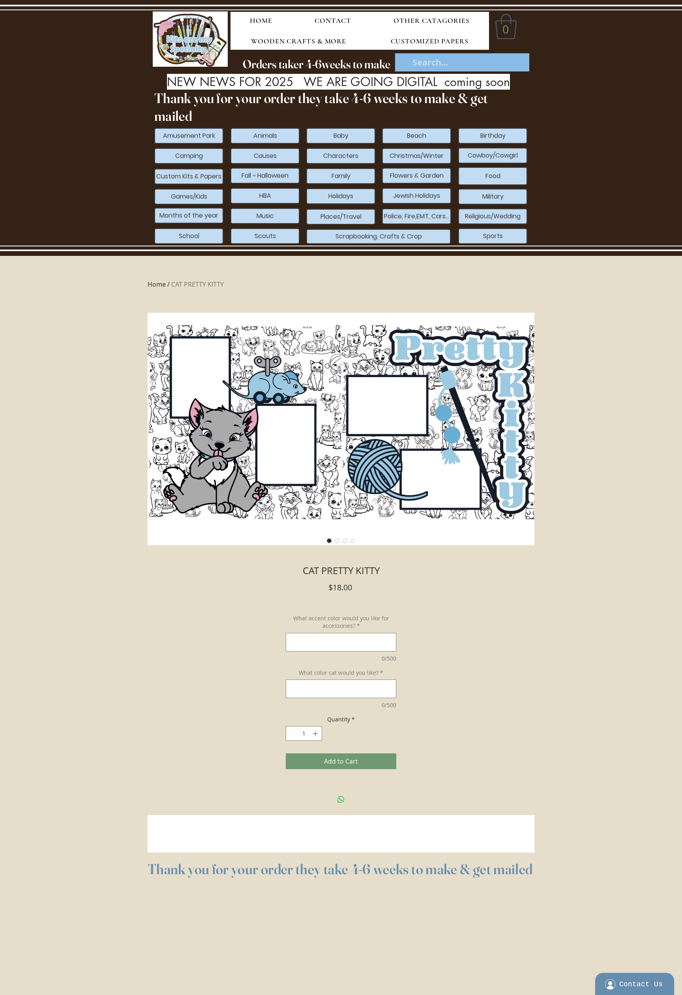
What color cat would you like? (341, 672)
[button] (506, 26)
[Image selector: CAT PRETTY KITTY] (329, 540)
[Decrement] (292, 733)
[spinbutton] (304, 733)
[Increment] (316, 733)
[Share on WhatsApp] (341, 799)
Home (157, 284)
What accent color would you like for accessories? (341, 622)
